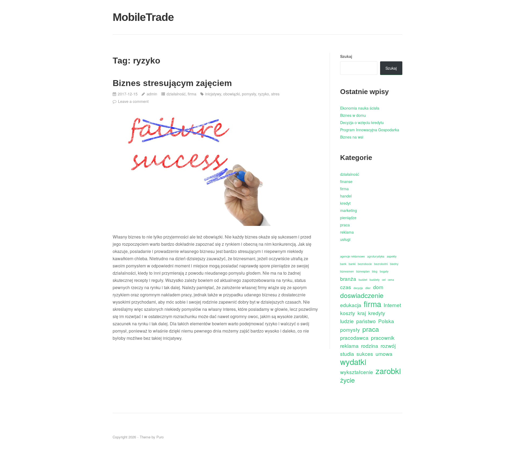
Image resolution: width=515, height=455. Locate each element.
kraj (362, 312)
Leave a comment (133, 101)
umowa (384, 353)
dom (378, 286)
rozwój (388, 345)
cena (391, 280)
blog (374, 271)
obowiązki (231, 93)
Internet (392, 304)
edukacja (350, 304)
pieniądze (348, 217)
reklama (347, 232)
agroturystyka (375, 256)
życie (347, 379)
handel (346, 196)
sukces (364, 353)
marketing (348, 210)
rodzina (369, 345)
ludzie (347, 321)
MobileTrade (143, 17)
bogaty (384, 271)
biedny (394, 264)
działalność (176, 93)
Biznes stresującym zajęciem (172, 83)
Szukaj (346, 56)
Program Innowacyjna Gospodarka (369, 129)
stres (275, 93)
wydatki (353, 361)
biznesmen (347, 271)
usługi (345, 239)
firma (192, 93)
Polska (386, 321)
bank (343, 264)
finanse (346, 181)
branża (348, 278)
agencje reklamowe (352, 256)
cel (383, 280)
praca (345, 225)
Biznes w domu (353, 115)
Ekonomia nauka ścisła (359, 108)
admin (152, 93)
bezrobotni (381, 264)
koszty (347, 312)
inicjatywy (213, 93)
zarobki (388, 370)
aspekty (391, 256)
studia (347, 353)
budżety (375, 280)
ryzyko (263, 93)
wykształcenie (356, 371)
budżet (363, 280)
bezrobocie (365, 264)
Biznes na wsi (351, 137)
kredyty (376, 312)
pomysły (249, 93)
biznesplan (363, 271)
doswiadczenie (362, 295)
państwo (366, 321)
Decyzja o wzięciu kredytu (362, 122)
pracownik (383, 337)
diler (368, 288)
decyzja (358, 288)
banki (352, 264)
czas (345, 286)
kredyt (345, 203)
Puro (160, 436)
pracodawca (354, 337)
